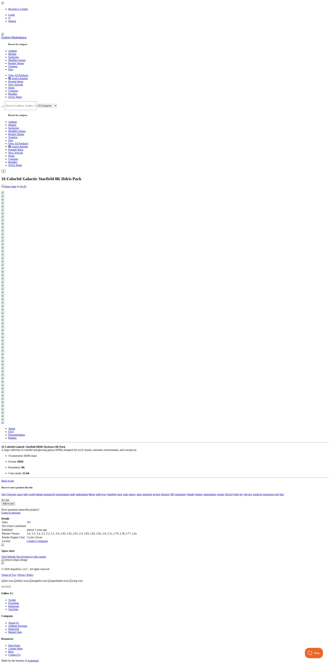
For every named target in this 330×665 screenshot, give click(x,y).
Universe (11, 494)
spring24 (147, 494)
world (32, 494)
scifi (276, 494)
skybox (157, 494)
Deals (11, 87)
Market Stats (15, 632)
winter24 (257, 494)
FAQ (11, 431)
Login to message (10, 512)
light (236, 494)
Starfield (111, 494)
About (11, 428)
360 (172, 494)
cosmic (220, 494)
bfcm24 (165, 494)
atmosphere (210, 494)
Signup (12, 21)
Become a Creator (18, 9)
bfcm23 (229, 494)
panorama (268, 494)
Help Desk (14, 645)
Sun (3, 494)
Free (10, 69)
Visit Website (8, 556)
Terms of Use (8, 574)
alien (139, 494)
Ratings (12, 437)
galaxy (132, 494)
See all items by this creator (31, 556)
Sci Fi (23, 186)
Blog (11, 651)
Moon (92, 494)
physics (248, 494)
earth (72, 494)
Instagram (13, 606)
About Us (13, 622)
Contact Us (14, 654)
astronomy (180, 494)
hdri (26, 494)
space (20, 494)
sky (241, 494)
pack (119, 494)
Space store (10, 186)
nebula (39, 494)
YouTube (13, 609)
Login (11, 14)
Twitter (12, 600)
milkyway (101, 494)
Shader (191, 494)
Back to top (7, 480)
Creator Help (15, 648)
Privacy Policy (26, 574)
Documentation (16, 434)
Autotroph (33, 660)
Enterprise (13, 629)
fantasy (199, 494)
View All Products (18, 75)
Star (281, 494)
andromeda (82, 494)
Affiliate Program (17, 625)
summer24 (49, 494)
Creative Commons (37, 541)
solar (125, 494)
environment (62, 494)
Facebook (13, 603)
